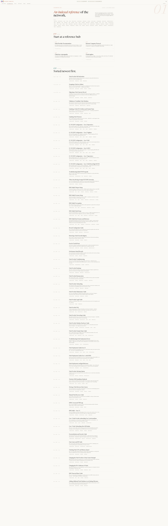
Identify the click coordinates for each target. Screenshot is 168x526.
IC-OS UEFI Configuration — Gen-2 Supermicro (81, 124)
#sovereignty (92, 25)
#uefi (55, 26)
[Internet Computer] (7, 1)
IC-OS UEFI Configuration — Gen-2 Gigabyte (80, 132)
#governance (88, 22)
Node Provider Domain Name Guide (78, 331)
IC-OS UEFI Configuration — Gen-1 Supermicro (81, 156)
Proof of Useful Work (74, 243)
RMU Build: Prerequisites (75, 203)
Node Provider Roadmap (75, 268)
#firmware (72, 22)
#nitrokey (79, 383)
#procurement (87, 327)
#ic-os (103, 22)
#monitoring (93, 319)
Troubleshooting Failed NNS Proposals (78, 171)
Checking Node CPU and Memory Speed (79, 450)
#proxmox (59, 25)
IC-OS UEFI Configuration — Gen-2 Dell (79, 140)
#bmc (76, 477)
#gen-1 (76, 22)
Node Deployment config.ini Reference (78, 363)
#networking (86, 113)
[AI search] (166, 1)
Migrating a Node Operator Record (77, 92)
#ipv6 (90, 319)
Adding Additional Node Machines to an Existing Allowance (83, 481)
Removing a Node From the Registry (78, 235)
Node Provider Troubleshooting (77, 259)
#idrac (106, 22)
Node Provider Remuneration (76, 276)
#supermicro (101, 25)
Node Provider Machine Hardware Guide (79, 323)
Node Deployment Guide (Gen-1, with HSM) (80, 355)
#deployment (58, 22)
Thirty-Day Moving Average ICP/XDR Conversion (81, 179)
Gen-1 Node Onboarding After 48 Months (79, 426)
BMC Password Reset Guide (76, 473)
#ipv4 (90, 113)
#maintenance (77, 88)
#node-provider (72, 88)
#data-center (77, 446)
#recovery (63, 25)
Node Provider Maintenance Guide (77, 291)
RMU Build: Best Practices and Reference (79, 219)
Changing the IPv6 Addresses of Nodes (78, 465)
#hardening (92, 22)
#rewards (77, 25)
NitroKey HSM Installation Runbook (78, 379)
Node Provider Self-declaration (76, 76)
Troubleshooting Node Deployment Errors (79, 339)
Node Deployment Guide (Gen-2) (77, 347)
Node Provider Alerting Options (77, 371)
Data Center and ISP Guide (75, 442)
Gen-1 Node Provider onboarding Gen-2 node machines (83, 418)
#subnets (96, 25)
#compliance (94, 438)
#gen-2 (80, 22)
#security (87, 25)
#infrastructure (110, 22)
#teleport (105, 25)
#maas (82, 215)
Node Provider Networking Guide (77, 315)
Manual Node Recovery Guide (76, 395)
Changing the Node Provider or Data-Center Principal (82, 457)
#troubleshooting (110, 25)
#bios (84, 144)
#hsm (100, 22)
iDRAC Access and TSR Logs (76, 402)
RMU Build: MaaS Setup (75, 211)
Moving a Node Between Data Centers (78, 387)
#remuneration (72, 25)
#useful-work (59, 26)
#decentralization (82, 105)
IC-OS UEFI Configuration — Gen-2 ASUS (79, 148)
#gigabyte (83, 22)
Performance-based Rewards (76, 251)
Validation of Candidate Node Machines (78, 101)
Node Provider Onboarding (75, 284)
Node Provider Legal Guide (75, 299)
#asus (90, 152)
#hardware (96, 22)
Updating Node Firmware (75, 117)
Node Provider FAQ (74, 307)
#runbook (83, 25)
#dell (55, 22)
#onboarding (77, 105)
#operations (87, 264)
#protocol (55, 25)
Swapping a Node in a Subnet (76, 84)
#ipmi (78, 477)
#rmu (80, 25)
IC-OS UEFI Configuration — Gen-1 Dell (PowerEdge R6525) (84, 164)
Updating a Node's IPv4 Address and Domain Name (81, 109)
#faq (69, 22)
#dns (62, 22)
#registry (67, 25)
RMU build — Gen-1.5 (74, 410)
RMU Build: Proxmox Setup (76, 195)
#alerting (76, 375)
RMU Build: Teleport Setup (76, 187)
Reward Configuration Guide (76, 228)
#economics (65, 22)
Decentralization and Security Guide (78, 434)
